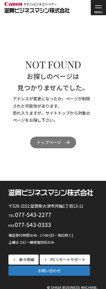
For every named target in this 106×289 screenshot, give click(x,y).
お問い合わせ (49, 270)
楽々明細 (26, 259)
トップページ (49, 142)
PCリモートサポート (68, 259)
